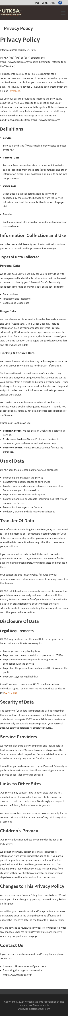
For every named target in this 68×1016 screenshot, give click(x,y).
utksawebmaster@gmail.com (34, 1009)
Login (45, 2)
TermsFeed (14, 91)
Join (52, 2)
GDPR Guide (10, 692)
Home (36, 2)
